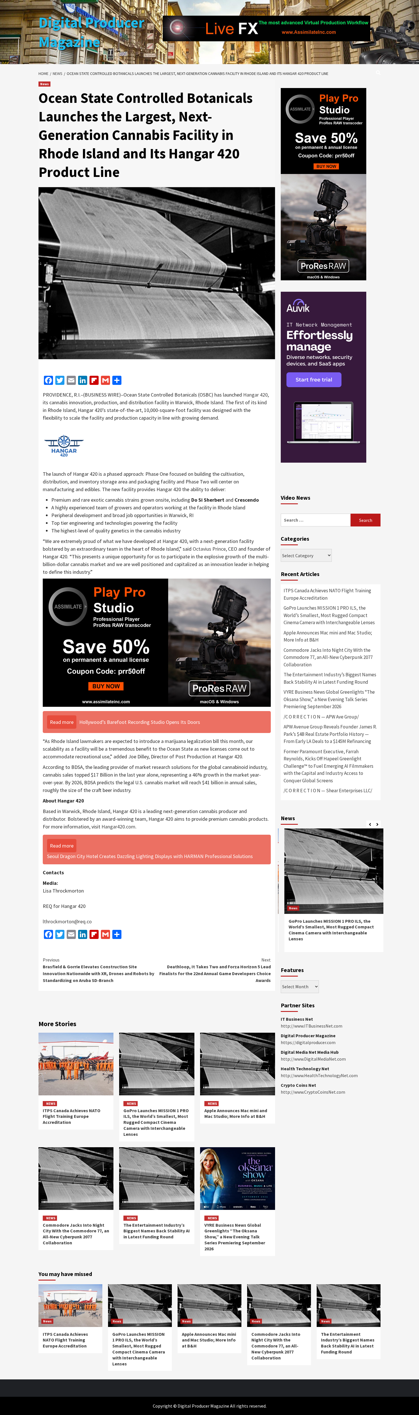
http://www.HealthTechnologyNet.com (319, 1075)
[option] (330, 893)
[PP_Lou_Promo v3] (157, 642)
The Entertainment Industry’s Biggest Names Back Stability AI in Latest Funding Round (156, 1231)
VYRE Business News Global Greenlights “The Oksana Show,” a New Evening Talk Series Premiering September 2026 (234, 1236)
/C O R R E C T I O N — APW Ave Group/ (321, 717)
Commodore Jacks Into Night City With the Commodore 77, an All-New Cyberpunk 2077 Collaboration (76, 1233)
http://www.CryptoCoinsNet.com (313, 1092)
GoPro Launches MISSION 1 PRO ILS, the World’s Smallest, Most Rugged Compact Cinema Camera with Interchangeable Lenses (156, 1122)
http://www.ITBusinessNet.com (311, 1026)
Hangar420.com (118, 826)
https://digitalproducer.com (308, 1042)
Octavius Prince (209, 549)
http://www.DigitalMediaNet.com (313, 1059)
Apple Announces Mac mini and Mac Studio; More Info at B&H (235, 1113)
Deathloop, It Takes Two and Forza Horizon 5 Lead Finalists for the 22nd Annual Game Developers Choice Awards (215, 970)
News (44, 84)
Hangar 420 (255, 394)
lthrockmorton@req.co (67, 921)
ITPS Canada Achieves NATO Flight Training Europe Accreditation (71, 1116)
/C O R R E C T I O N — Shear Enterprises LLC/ (328, 790)
